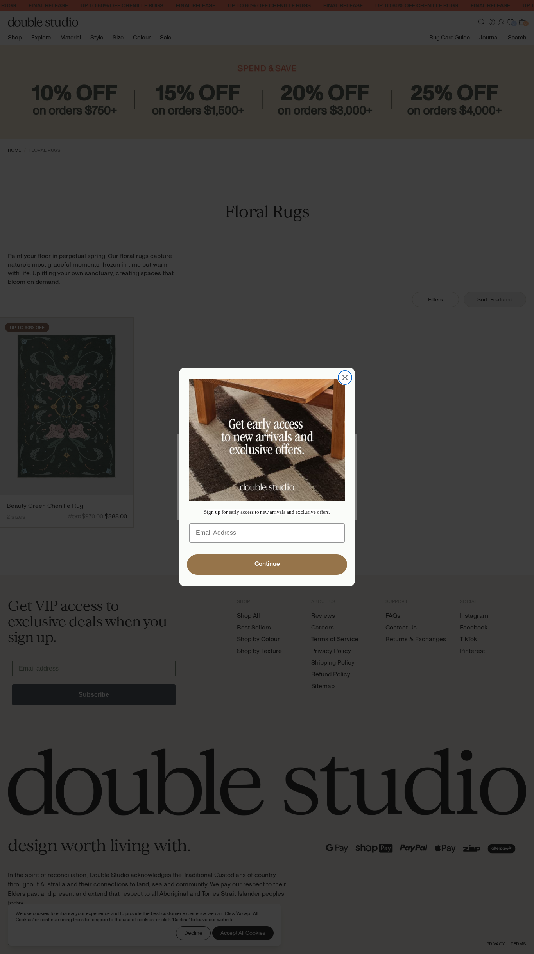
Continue (267, 564)
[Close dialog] (345, 377)
